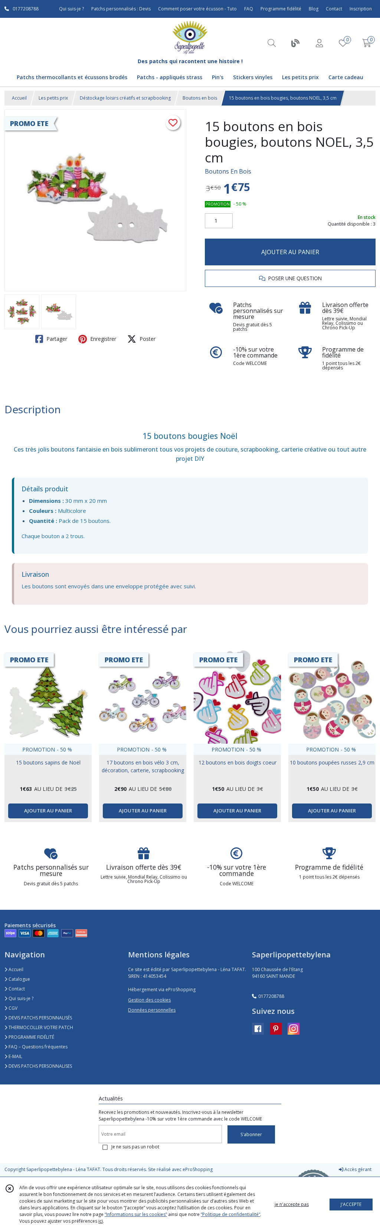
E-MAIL (14, 1056)
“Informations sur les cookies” (136, 1214)
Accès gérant (357, 1169)
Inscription (361, 9)
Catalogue (18, 979)
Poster (146, 338)
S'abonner (251, 1134)
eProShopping (198, 1169)
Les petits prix (53, 98)
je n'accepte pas (292, 1204)
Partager (56, 338)
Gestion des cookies (149, 1000)
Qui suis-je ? (20, 998)
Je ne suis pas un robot (135, 1147)
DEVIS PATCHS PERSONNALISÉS (39, 1018)
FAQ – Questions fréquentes (37, 1047)
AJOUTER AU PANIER (290, 252)
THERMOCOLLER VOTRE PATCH (40, 1027)
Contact (334, 9)
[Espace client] (319, 43)
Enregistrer (102, 338)
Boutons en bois (200, 98)
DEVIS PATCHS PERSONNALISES (39, 1066)
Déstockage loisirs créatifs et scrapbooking (125, 98)
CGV (12, 1008)
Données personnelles (152, 1010)
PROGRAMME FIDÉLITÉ (30, 1037)
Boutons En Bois (228, 171)
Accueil (19, 98)
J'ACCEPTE (351, 1204)
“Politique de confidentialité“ (230, 1214)
